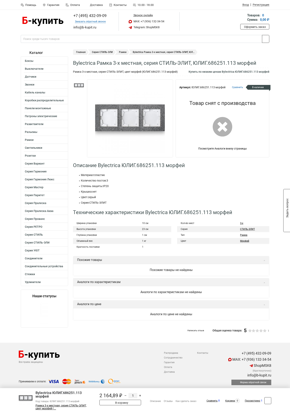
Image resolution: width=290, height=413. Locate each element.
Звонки (29, 84)
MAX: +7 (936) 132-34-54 (148, 21)
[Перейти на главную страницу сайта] (43, 21)
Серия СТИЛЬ (34, 234)
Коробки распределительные (44, 100)
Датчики (30, 76)
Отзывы (168, 401)
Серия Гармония (36, 171)
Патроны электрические (41, 116)
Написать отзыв (195, 330)
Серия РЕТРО (33, 226)
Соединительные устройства (44, 266)
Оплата (75, 5)
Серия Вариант (35, 163)
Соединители (33, 258)
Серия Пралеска (35, 203)
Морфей (244, 241)
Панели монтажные (38, 108)
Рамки (29, 139)
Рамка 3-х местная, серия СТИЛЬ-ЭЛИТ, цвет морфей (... (61, 407)
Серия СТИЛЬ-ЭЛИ (37, 242)
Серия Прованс (35, 218)
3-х (241, 223)
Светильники (33, 147)
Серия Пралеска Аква (39, 211)
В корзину (121, 402)
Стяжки (30, 274)
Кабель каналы (35, 92)
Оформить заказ (255, 26)
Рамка (243, 235)
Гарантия (53, 5)
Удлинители (33, 282)
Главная (81, 52)
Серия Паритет (35, 195)
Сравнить (212, 400)
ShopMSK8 (262, 365)
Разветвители (34, 124)
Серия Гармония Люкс (39, 179)
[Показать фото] (79, 85)
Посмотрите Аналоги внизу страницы (222, 148)
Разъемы (31, 132)
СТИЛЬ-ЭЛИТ (247, 229)
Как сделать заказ (186, 401)
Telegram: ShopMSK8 (146, 27)
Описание (155, 401)
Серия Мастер (34, 187)
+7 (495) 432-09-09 (89, 15)
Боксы (29, 60)
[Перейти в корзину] (243, 18)
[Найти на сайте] (265, 39)
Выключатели (34, 68)
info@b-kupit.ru (259, 375)
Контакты (120, 5)
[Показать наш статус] (44, 313)
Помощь (30, 5)
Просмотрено (252, 400)
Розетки (30, 155)
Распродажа (171, 353)
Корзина (230, 400)
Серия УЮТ (32, 250)
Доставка (96, 5)
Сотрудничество (173, 357)
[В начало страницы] (267, 400)
